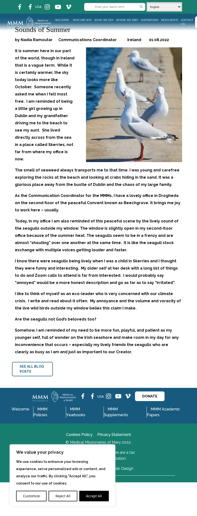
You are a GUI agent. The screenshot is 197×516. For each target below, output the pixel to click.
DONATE (149, 396)
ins (44, 4)
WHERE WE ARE (126, 20)
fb (16, 4)
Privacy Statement (114, 434)
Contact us (187, 22)
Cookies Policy (79, 434)
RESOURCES (169, 20)
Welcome (62, 20)
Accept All (94, 496)
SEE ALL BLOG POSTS (32, 369)
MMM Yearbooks (75, 412)
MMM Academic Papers (163, 412)
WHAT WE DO (103, 20)
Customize (31, 496)
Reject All (62, 496)
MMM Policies (40, 412)
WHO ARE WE (82, 20)
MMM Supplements (116, 412)
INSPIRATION (149, 20)
